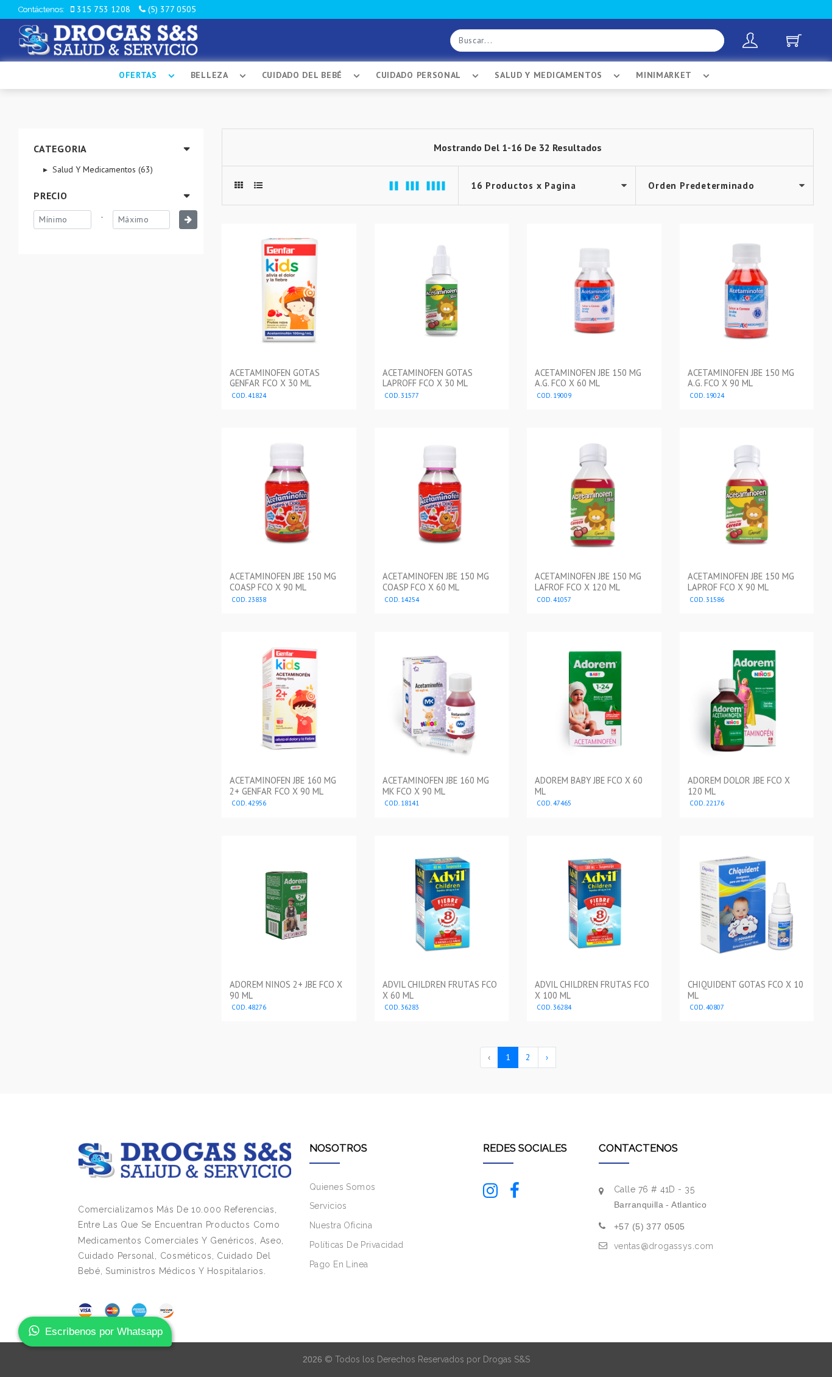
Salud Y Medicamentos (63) (101, 169)
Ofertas (138, 74)
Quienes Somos (342, 1187)
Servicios (328, 1206)
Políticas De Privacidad (356, 1245)
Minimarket (664, 74)
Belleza (209, 74)
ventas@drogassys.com (663, 1246)
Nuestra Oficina (340, 1225)
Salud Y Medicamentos (548, 74)
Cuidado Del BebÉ (302, 74)
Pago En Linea (338, 1264)
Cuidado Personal (418, 74)
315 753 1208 (102, 9)
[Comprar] (289, 396)
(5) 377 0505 (171, 9)
